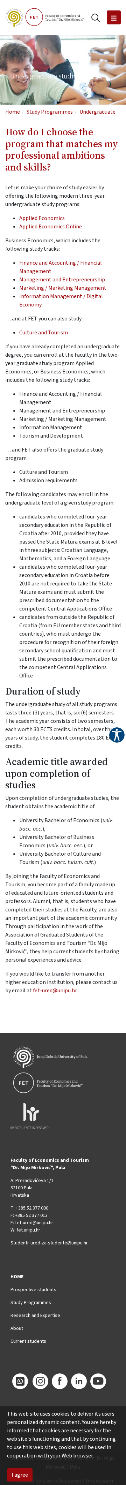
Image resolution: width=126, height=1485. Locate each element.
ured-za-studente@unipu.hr (59, 1243)
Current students (28, 1341)
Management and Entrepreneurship (62, 279)
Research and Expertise (35, 1315)
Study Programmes (50, 112)
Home (12, 112)
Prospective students (33, 1289)
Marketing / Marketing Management (62, 288)
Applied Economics (42, 218)
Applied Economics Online (50, 226)
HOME (16, 1276)
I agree (20, 1475)
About (16, 1328)
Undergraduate (97, 112)
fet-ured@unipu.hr (55, 990)
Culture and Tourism (43, 332)
